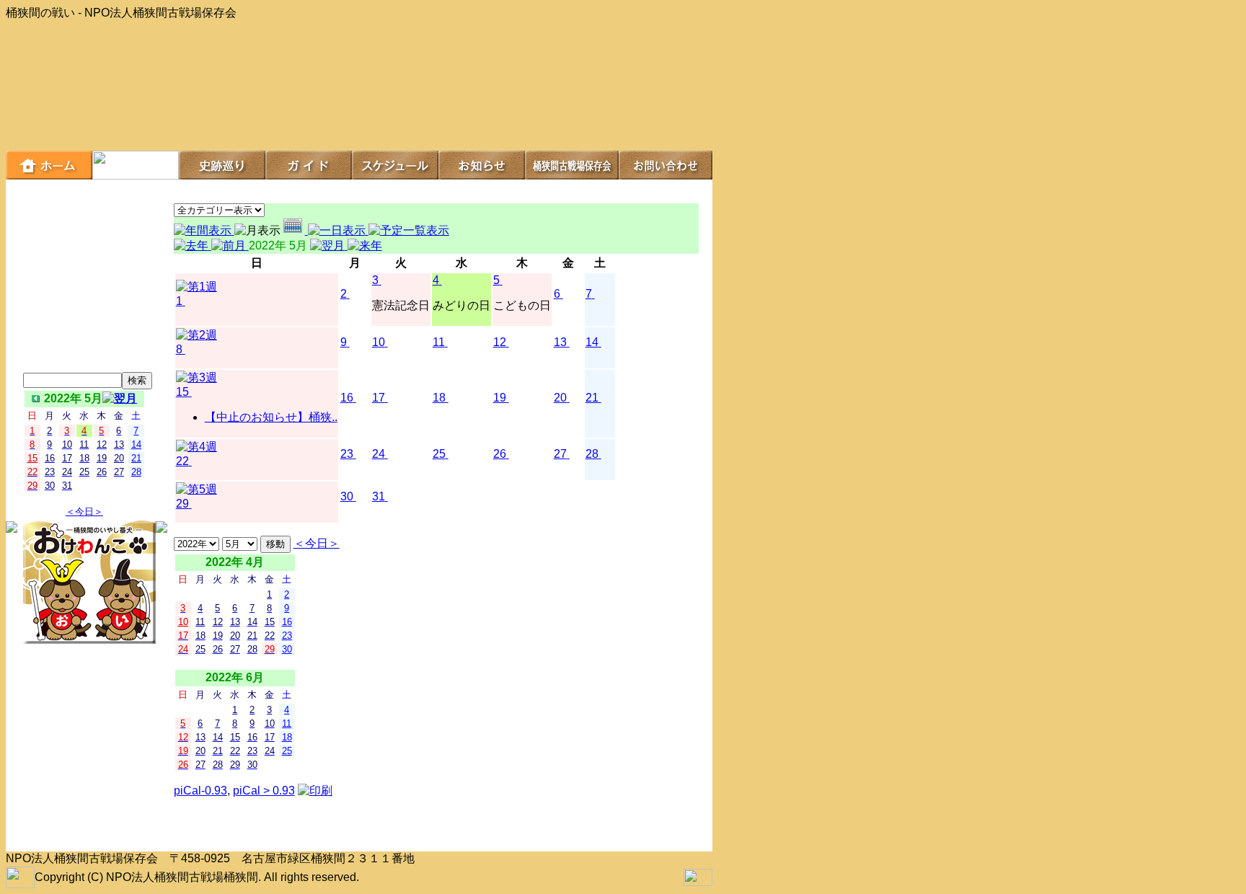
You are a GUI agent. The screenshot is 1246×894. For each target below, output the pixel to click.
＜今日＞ (84, 511)
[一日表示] (338, 230)
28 (592, 454)
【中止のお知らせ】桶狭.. (271, 417)
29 (182, 503)
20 (560, 397)
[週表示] (295, 230)
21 (592, 397)
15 (182, 392)
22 (182, 461)
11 (439, 342)
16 (346, 397)
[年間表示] (204, 230)
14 (592, 342)
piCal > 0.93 (264, 790)
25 (439, 454)
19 (499, 397)
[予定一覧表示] (408, 230)
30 (346, 496)
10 (378, 342)
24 (378, 454)
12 (499, 342)
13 (560, 342)
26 (499, 454)
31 (378, 496)
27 (560, 454)
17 (378, 397)
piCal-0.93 (200, 790)
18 (439, 397)
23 (346, 454)
